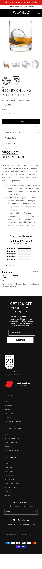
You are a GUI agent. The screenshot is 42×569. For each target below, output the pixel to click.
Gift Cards (8, 417)
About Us (7, 464)
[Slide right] (23, 73)
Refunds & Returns (10, 442)
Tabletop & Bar (9, 405)
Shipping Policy (9, 480)
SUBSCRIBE (20, 340)
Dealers (7, 492)
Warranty (7, 446)
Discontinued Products (12, 421)
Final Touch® (23, 551)
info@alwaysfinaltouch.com (15, 375)
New (6, 401)
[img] (7, 272)
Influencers (8, 496)
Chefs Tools (8, 413)
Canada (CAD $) (26, 535)
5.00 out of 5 (27, 241)
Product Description (13, 155)
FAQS (6, 434)
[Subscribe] (35, 511)
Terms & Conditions (11, 487)
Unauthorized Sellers (11, 450)
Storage (7, 409)
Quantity (4, 109)
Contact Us (8, 468)
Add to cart (21, 121)
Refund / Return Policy (12, 483)
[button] (2, 12)
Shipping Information (11, 438)
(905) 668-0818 (10, 372)
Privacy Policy (9, 476)
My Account (8, 472)
